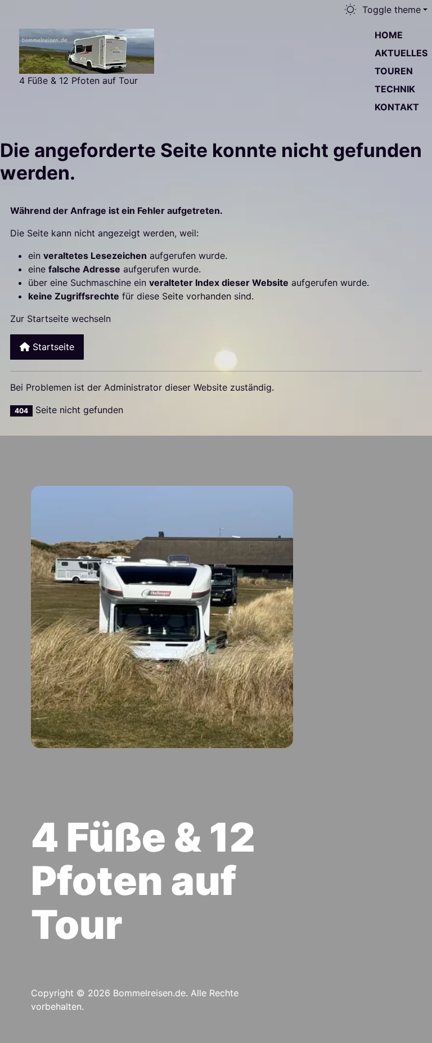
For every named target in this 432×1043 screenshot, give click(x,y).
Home (389, 35)
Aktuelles (401, 53)
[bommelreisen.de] (86, 50)
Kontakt (397, 107)
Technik (395, 89)
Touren (394, 71)
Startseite (52, 346)
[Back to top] (405, 476)
